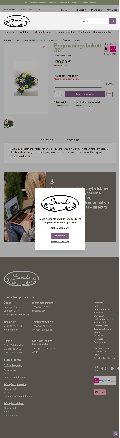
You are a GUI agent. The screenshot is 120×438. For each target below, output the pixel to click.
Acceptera (60, 235)
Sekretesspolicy (60, 228)
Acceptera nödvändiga (60, 242)
